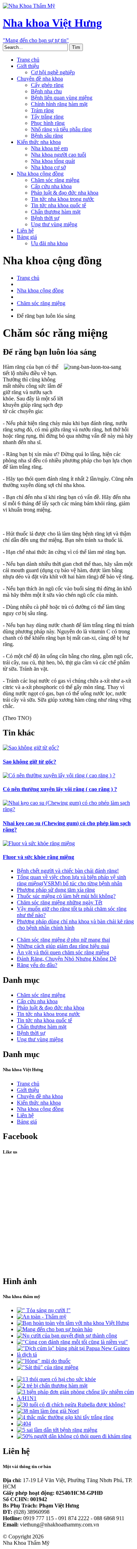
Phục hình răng (48, 123)
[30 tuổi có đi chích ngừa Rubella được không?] (71, 1405)
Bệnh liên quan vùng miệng (61, 98)
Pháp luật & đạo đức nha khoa (64, 193)
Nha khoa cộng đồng (40, 174)
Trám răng (42, 110)
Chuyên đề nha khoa (40, 79)
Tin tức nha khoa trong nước (62, 199)
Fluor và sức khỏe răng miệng (38, 857)
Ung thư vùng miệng (54, 224)
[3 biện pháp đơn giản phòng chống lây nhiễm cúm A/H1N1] (75, 1398)
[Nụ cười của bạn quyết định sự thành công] (67, 1336)
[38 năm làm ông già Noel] (48, 1411)
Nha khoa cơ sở (48, 167)
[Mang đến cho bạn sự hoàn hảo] (54, 1329)
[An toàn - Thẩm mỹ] (41, 1317)
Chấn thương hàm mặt (55, 212)
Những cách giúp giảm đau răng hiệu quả (63, 946)
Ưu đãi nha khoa (49, 243)
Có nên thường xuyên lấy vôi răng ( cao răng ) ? (60, 789)
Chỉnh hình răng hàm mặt (59, 104)
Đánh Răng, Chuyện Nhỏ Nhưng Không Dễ (66, 959)
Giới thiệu (28, 66)
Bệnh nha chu (46, 91)
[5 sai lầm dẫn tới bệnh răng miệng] (57, 1430)
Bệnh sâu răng (47, 136)
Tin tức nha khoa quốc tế (58, 205)
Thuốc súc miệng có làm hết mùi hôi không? (66, 896)
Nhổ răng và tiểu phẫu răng (61, 129)
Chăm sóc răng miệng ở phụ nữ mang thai (63, 940)
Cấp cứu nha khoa (51, 186)
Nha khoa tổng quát (53, 161)
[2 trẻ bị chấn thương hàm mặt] (52, 1386)
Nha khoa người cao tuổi (58, 155)
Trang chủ (28, 60)
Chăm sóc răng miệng (55, 180)
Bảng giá (27, 237)
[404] (24, 1424)
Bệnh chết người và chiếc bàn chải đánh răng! (68, 871)
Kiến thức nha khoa (39, 142)
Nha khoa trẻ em (49, 148)
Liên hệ (25, 231)
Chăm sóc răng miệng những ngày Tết (59, 902)
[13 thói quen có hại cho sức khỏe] (56, 1379)
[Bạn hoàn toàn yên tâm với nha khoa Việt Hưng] (73, 1323)
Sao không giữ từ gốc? (29, 762)
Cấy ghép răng (47, 85)
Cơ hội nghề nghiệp (53, 72)
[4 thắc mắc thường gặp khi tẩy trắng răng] (65, 1417)
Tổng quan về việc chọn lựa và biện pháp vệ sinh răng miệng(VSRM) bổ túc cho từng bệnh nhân (71, 880)
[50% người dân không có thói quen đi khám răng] (74, 1436)
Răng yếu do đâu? (37, 965)
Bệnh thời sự (45, 218)
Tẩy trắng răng (47, 117)
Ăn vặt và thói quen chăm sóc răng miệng (63, 952)
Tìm (76, 47)
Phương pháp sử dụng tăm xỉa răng (56, 890)
